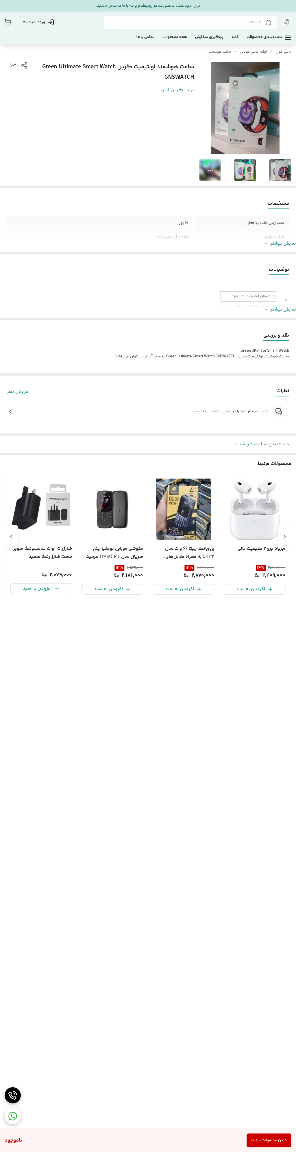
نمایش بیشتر (283, 243)
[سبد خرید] (8, 22)
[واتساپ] (13, 1116)
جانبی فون (283, 52)
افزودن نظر (18, 391)
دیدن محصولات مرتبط (269, 1140)
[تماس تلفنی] (13, 1095)
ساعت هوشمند (220, 52)
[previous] (285, 536)
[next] (11, 536)
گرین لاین (171, 90)
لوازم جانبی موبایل (253, 52)
